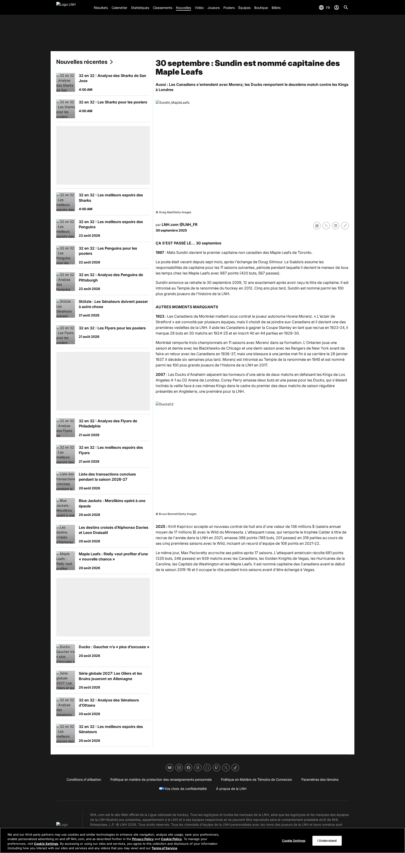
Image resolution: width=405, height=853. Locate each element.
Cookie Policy (171, 839)
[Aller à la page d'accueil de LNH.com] (73, 7)
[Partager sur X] (326, 225)
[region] (202, 840)
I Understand (327, 840)
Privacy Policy (143, 839)
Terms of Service (164, 848)
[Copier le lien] (345, 225)
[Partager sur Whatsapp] (317, 225)
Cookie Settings (46, 843)
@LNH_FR (189, 224)
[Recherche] (346, 7)
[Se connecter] (336, 7)
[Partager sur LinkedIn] (335, 225)
